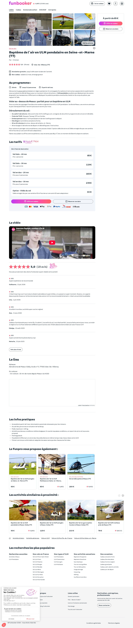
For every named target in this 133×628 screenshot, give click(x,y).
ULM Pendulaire (14, 559)
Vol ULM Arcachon (38, 577)
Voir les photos (88, 43)
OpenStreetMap (86, 405)
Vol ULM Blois (37, 569)
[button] (109, 4)
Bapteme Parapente (80, 557)
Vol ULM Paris (37, 559)
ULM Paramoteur (59, 559)
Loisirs (11, 9)
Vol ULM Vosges (37, 564)
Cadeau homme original (107, 562)
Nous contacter (104, 605)
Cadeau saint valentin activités (109, 567)
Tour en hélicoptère (80, 567)
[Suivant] (123, 496)
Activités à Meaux (14, 557)
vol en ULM (22, 91)
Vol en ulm (12, 48)
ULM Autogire (58, 562)
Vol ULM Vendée (37, 567)
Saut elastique (78, 562)
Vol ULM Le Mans (38, 574)
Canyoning (77, 572)
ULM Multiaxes (58, 564)
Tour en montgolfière (80, 564)
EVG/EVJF (42, 10)
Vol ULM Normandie (39, 579)
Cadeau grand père (106, 564)
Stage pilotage (78, 569)
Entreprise (52, 10)
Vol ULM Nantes (37, 562)
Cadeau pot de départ (107, 569)
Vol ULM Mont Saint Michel (41, 557)
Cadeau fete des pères (107, 559)
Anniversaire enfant (30, 10)
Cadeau (18, 10)
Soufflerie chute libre (80, 577)
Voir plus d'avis (15, 349)
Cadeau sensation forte (107, 557)
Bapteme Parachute (80, 559)
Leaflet (79, 405)
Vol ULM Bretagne (38, 572)
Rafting (76, 574)
